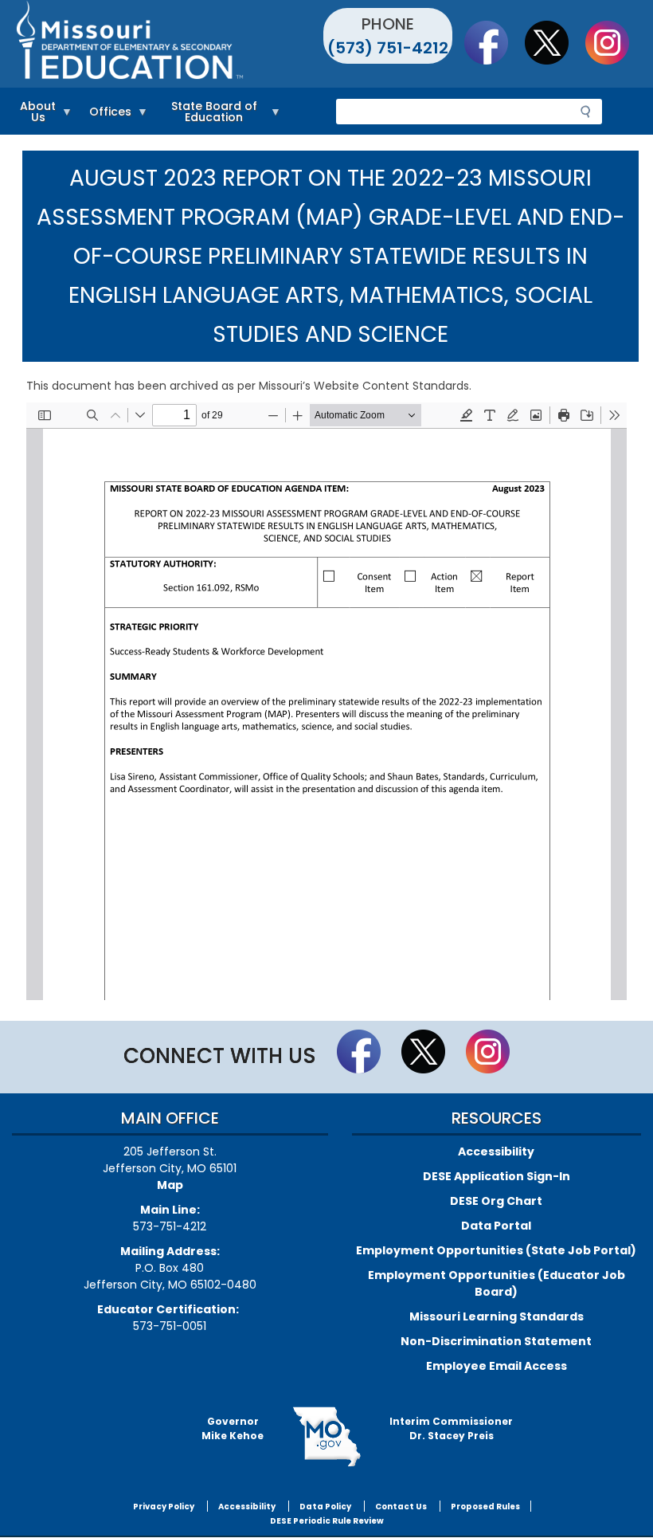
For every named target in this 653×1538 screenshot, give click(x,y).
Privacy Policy (163, 1506)
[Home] (169, 44)
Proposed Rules (485, 1506)
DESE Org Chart (496, 1201)
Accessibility (496, 1151)
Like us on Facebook (493, 42)
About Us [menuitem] (34, 114)
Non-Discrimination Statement (496, 1341)
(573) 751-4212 (387, 48)
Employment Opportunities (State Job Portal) (496, 1250)
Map (170, 1185)
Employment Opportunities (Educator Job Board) (496, 1283)
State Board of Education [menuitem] (206, 114)
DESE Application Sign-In (496, 1176)
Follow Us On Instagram (615, 42)
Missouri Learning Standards (496, 1316)
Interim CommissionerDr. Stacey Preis (451, 1428)
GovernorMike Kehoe (232, 1428)
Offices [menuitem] (106, 114)
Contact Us (401, 1506)
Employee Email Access (496, 1366)
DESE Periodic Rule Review (327, 1521)
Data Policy (325, 1506)
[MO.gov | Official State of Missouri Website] (326, 1437)
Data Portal (496, 1226)
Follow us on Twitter (554, 42)
